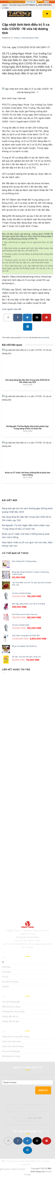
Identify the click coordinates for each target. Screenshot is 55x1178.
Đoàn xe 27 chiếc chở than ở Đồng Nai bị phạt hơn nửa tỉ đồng (25, 536)
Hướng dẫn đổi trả (10, 1016)
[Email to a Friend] (37, 317)
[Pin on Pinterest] (46, 317)
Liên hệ (5, 986)
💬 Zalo (5, 8)
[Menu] (3, 14)
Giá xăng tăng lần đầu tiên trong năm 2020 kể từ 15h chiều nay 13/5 (26, 519)
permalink (45, 338)
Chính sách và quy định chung (15, 1036)
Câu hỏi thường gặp (11, 1001)
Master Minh (34, 38)
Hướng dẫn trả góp (10, 1021)
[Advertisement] (27, 790)
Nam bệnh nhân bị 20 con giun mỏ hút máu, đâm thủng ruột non (27, 544)
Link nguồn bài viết (11, 309)
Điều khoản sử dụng (11, 1006)
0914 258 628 (35, 1118)
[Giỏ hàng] (46, 14)
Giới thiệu (6, 967)
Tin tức (25, 338)
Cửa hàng (6, 972)
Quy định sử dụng (10, 981)
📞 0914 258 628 (43, 5)
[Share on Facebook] (17, 317)
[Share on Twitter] (27, 317)
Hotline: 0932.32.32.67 (13, 1169)
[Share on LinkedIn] (27, 327)
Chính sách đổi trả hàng (12, 1046)
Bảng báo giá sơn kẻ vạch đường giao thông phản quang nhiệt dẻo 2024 (27, 510)
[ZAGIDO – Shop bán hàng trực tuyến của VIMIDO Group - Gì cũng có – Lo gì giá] (19, 14)
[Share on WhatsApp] (8, 317)
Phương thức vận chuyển (13, 1011)
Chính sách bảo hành (11, 1041)
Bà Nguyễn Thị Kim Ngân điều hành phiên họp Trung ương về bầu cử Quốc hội (26, 527)
